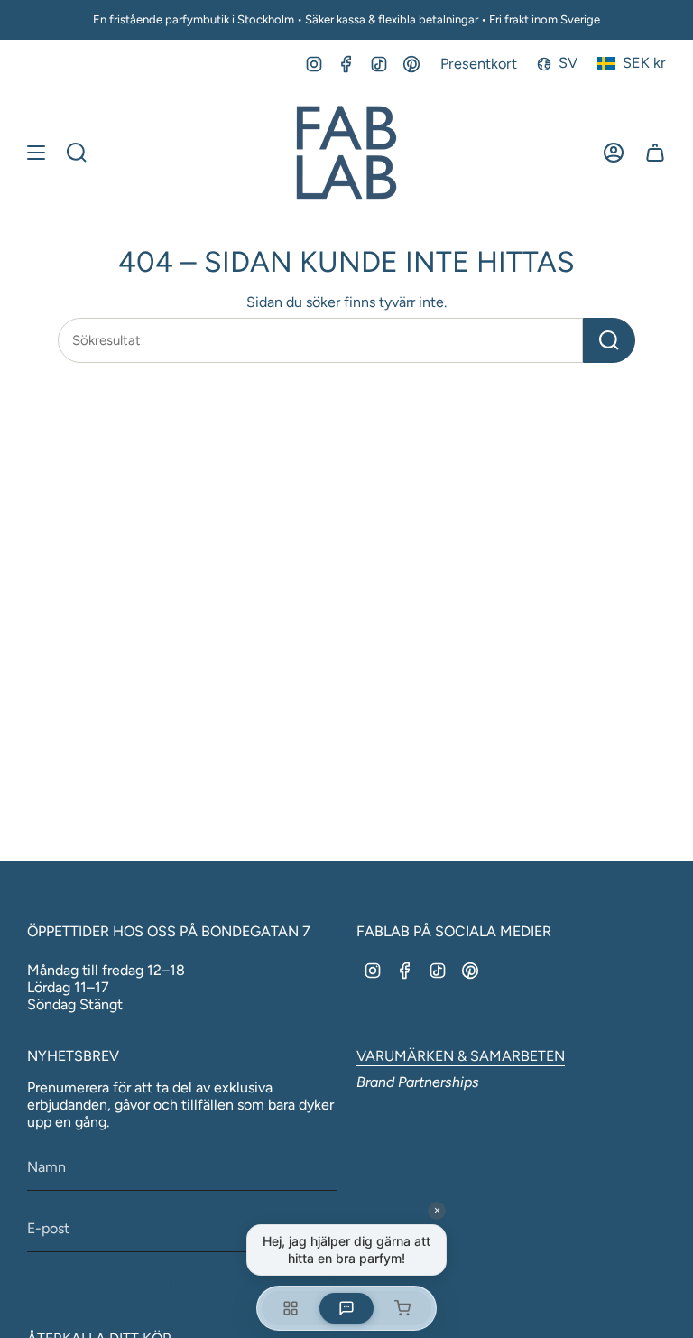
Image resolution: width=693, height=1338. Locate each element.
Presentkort (478, 63)
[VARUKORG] (655, 152)
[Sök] (609, 340)
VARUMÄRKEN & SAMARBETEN (460, 1055)
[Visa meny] (36, 152)
